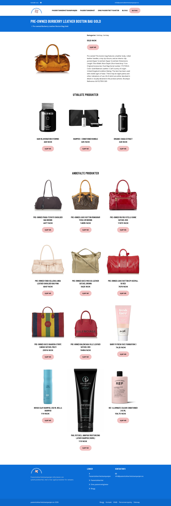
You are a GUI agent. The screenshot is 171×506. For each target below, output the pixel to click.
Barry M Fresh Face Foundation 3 (123, 344)
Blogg (125, 10)
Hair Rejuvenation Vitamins (48, 139)
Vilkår (115, 502)
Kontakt (109, 502)
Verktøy (106, 35)
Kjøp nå (93, 47)
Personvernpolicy (125, 502)
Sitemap (137, 502)
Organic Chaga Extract (123, 139)
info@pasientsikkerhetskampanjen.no (127, 3)
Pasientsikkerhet (87, 10)
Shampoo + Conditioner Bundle (85, 139)
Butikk (135, 10)
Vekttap (99, 35)
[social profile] (40, 3)
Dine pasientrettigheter (108, 10)
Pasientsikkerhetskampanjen (64, 10)
